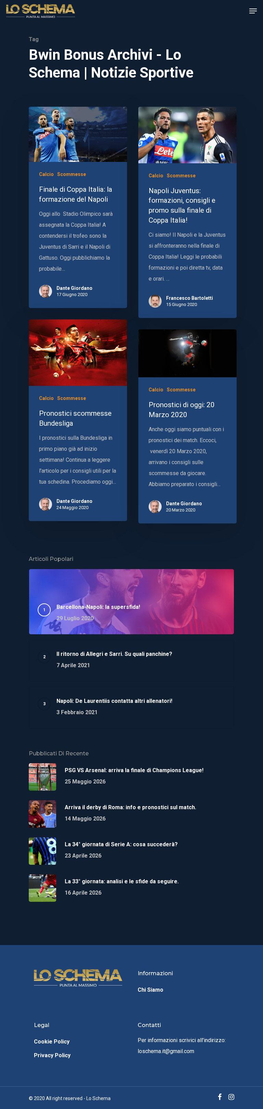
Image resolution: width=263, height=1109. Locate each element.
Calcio (46, 174)
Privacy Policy (52, 1055)
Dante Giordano (74, 288)
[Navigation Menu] (253, 11)
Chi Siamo (150, 990)
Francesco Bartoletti (189, 298)
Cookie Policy (52, 1041)
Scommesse (71, 174)
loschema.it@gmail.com (166, 1051)
